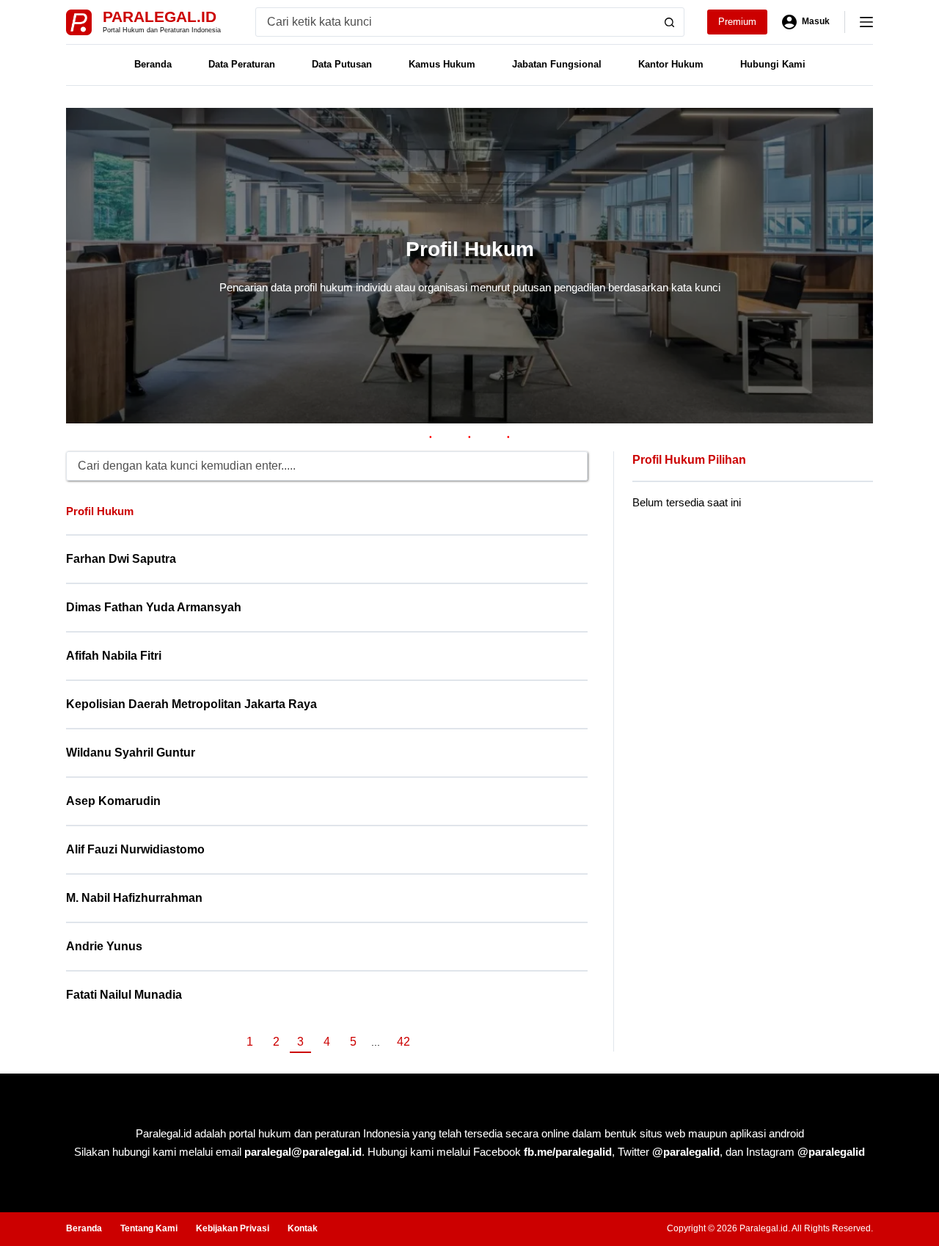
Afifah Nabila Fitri (113, 655)
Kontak (303, 1228)
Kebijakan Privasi (232, 1228)
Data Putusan (342, 64)
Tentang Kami (149, 1228)
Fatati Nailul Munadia (124, 994)
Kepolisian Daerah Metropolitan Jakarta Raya (191, 704)
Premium (737, 21)
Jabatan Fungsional (557, 64)
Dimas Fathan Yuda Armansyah (153, 607)
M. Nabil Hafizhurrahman (134, 898)
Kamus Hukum (442, 64)
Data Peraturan (241, 64)
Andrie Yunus (104, 946)
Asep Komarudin (113, 801)
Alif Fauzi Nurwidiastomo (135, 849)
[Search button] (670, 22)
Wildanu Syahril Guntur (130, 752)
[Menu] (866, 22)
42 (403, 1041)
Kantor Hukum (671, 64)
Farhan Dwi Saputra (121, 559)
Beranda (153, 64)
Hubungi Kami (772, 64)
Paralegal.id (159, 16)
